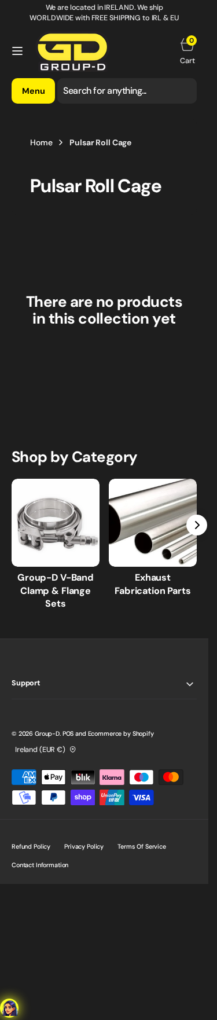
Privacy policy (84, 846)
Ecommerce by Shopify (121, 733)
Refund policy (31, 846)
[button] (17, 51)
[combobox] (127, 91)
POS (68, 733)
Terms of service (141, 846)
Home (41, 142)
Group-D (47, 733)
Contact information (40, 865)
